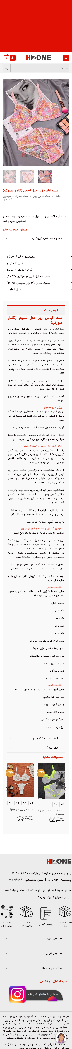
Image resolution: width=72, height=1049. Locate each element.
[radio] (62, 804)
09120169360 (16, 880)
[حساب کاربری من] (13, 58)
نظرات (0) (51, 747)
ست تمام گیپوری (18, 340)
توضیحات (51, 310)
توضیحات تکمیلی (45, 738)
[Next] (63, 122)
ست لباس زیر (42, 196)
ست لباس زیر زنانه (53, 329)
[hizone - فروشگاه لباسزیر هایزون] (38, 57)
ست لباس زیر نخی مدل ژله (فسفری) (51, 812)
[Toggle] (6, 239)
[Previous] (8, 122)
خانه (58, 196)
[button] (66, 58)
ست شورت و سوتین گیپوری (15, 198)
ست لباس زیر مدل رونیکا (21, 809)
